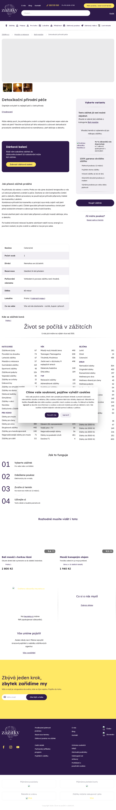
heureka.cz (29, 616)
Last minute (106, 25)
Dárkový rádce (90, 25)
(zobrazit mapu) (38, 298)
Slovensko (110, 735)
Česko (108, 729)
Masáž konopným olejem (74, 557)
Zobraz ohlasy (87, 605)
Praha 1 (8, 321)
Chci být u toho (36, 697)
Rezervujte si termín (95, 220)
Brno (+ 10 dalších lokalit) (73, 564)
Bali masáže (93, 122)
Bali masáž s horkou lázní (17, 557)
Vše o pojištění (29, 653)
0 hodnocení (7, 112)
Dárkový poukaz (73, 25)
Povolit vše (51, 415)
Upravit (66, 415)
